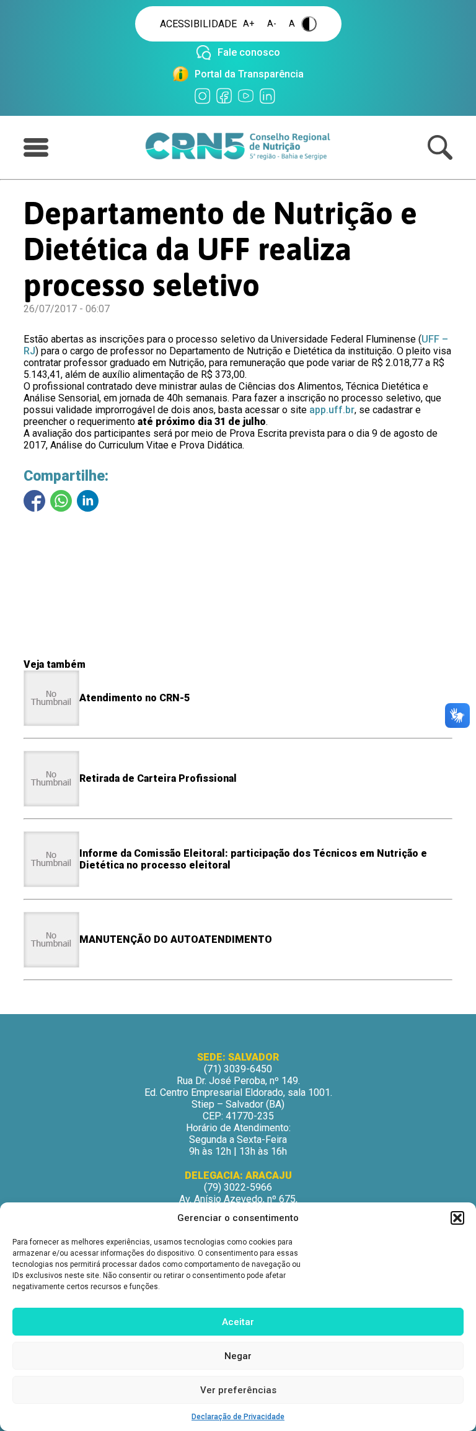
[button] (457, 1218)
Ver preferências (238, 1390)
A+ (249, 24)
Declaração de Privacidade (238, 1416)
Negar (238, 1356)
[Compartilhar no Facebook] (34, 501)
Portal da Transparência (249, 74)
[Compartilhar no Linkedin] (88, 501)
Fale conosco (249, 52)
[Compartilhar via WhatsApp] (61, 501)
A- (271, 24)
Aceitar (238, 1322)
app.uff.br (332, 410)
